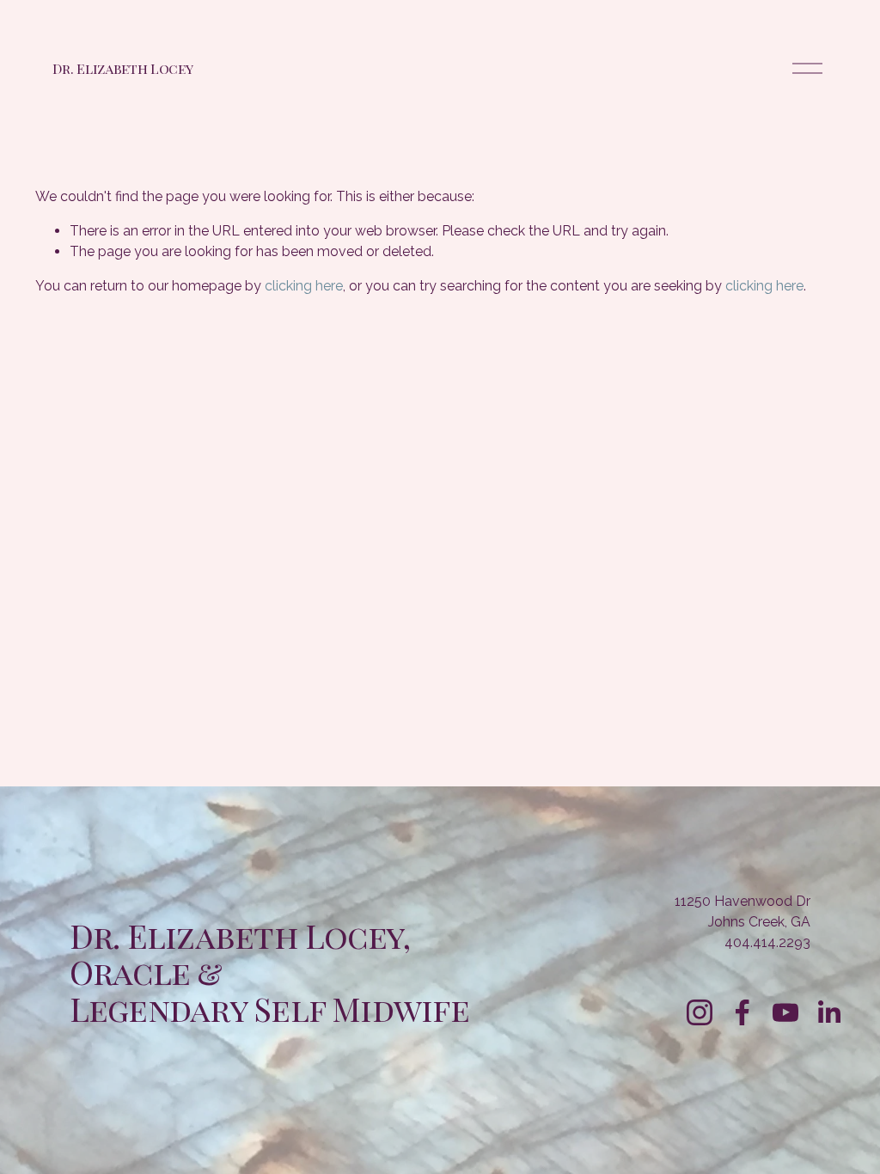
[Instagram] (699, 1012)
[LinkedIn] (828, 1012)
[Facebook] (742, 1012)
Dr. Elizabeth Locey (122, 68)
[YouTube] (785, 1012)
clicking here (304, 286)
